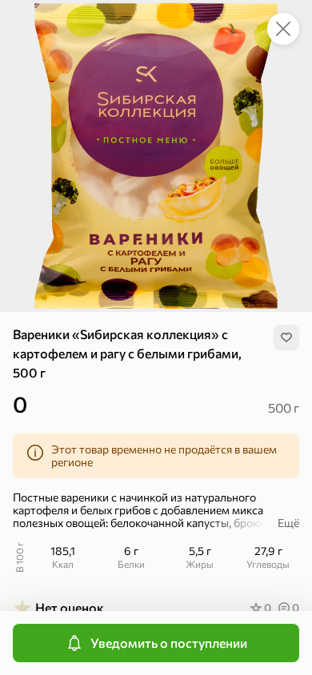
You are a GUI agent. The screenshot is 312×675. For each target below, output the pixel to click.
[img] (286, 337)
